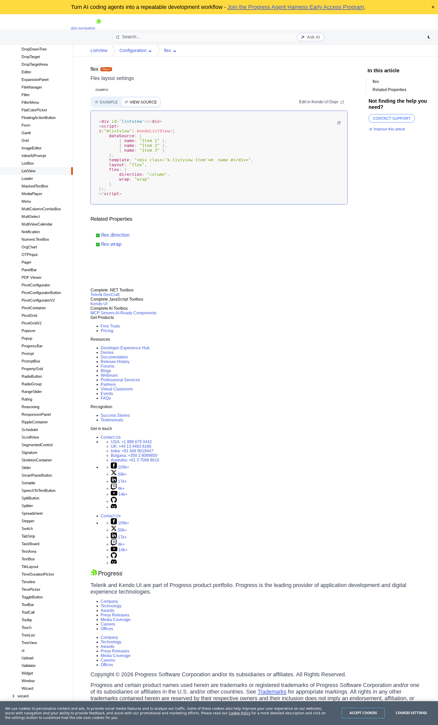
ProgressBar (32, 346)
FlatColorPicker (34, 110)
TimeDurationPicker (38, 574)
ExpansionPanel (35, 79)
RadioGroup (32, 384)
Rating (27, 399)
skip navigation (83, 28)
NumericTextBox (35, 239)
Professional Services (120, 380)
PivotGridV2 (32, 323)
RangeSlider (32, 391)
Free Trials (110, 326)
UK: (131, 446)
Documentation (114, 357)
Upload (27, 658)
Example (102, 89)
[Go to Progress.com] (106, 575)
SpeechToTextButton (39, 490)
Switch (27, 528)
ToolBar (28, 604)
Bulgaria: (134, 455)
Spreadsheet (32, 513)
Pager (26, 262)
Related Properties (111, 219)
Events (107, 393)
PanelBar (29, 270)
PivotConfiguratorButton (41, 292)
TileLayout (30, 566)
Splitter (27, 506)
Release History (115, 361)
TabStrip (28, 536)
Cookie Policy (239, 713)
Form (26, 125)
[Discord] (114, 507)
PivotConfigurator (36, 285)
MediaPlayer (32, 194)
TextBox (28, 559)
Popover (28, 331)
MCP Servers (102, 313)
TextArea (29, 551)
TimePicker (31, 589)
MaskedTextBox (35, 186)
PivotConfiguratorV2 (38, 300)
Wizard (27, 688)
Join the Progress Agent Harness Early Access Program (295, 7)
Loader (27, 178)
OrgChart (29, 247)
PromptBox (31, 361)
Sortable (28, 483)
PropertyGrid (32, 369)
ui (23, 650)
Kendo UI (98, 304)
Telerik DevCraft (104, 294)
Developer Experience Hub (125, 348)
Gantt (26, 133)
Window (28, 681)
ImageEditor (32, 148)
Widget (27, 673)
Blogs (106, 371)
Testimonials (112, 420)
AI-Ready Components (135, 313)
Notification (31, 232)
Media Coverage (116, 619)
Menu (26, 201)
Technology (111, 606)
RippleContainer (35, 422)
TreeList (28, 635)
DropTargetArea (35, 64)
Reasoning (30, 407)
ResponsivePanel (36, 414)
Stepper (28, 521)
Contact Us (111, 437)
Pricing (107, 331)
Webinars (109, 375)
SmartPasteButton (37, 475)
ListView (28, 171)
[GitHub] (114, 501)
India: (132, 451)
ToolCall (28, 612)
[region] (219, 713)
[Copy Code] (339, 123)
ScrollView (30, 437)
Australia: (135, 460)
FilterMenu (30, 102)
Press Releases (115, 615)
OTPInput (30, 254)
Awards (107, 610)
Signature (29, 452)
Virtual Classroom (117, 389)
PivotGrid (29, 315)
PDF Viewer (32, 277)
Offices (107, 629)
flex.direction (115, 235)
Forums (107, 366)
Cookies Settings (411, 713)
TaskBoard (30, 544)
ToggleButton (32, 597)
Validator (29, 665)
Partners (108, 384)
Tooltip (27, 620)
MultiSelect (31, 216)
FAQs (106, 398)
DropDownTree (34, 49)
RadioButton (32, 376)
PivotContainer (34, 308)
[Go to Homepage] (98, 28)
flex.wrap (111, 244)
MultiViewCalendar (37, 224)
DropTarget (31, 57)
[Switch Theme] (429, 37)
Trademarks (272, 691)
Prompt (28, 353)
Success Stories (115, 415)
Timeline (28, 582)
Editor (26, 72)
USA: (131, 442)
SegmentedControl (37, 445)
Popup (27, 338)
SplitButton (30, 498)
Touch (26, 627)
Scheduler (30, 429)
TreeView (29, 643)
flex (94, 69)
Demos (107, 352)
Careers (108, 624)
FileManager (32, 87)
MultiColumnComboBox (41, 209)
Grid (25, 140)
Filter (26, 95)
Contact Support (392, 118)
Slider (26, 467)
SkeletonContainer (37, 460)
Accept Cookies (363, 713)
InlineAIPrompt (34, 155)
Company (109, 601)
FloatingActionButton (39, 117)
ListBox (28, 163)
